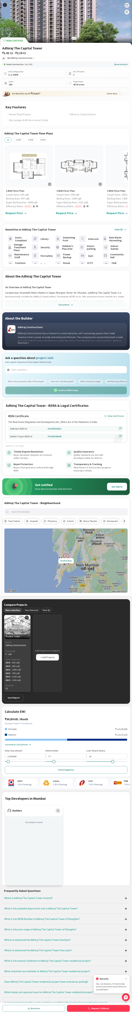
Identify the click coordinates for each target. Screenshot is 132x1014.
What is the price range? (90, 381)
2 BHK (18, 139)
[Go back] (5, 5)
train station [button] (14, 521)
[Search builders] (58, 810)
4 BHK (43, 139)
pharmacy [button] (52, 521)
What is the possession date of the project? (26, 381)
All (8, 139)
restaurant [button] (112, 521)
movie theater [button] (90, 521)
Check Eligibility (66, 769)
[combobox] (68, 512)
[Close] (126, 979)
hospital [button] (34, 521)
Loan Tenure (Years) (95, 750)
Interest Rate (52, 750)
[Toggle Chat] (126, 997)
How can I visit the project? (62, 381)
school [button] (70, 521)
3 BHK (30, 139)
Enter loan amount (13, 750)
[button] (29, 206)
